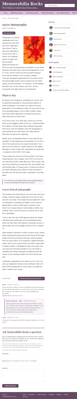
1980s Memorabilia (17, 13)
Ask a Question (8, 33)
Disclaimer (31, 394)
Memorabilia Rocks (22, 4)
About (24, 394)
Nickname (5, 353)
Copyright (51, 394)
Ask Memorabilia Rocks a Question (30, 278)
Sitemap (59, 394)
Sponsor (25, 396)
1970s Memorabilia (32, 13)
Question (5, 368)
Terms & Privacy (41, 394)
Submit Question (10, 386)
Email (19, 361)
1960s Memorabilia (47, 13)
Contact (66, 394)
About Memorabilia (63, 13)
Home (6, 13)
